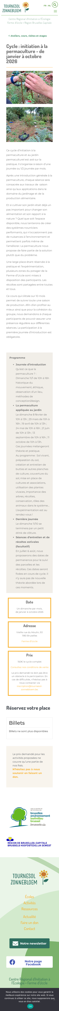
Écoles (29, 896)
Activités (29, 902)
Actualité (29, 916)
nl (49, 5)
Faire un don (29, 922)
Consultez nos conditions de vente (29, 667)
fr (45, 5)
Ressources (29, 908)
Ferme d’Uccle (29, 641)
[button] (55, 11)
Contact (29, 928)
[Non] (54, 999)
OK (30, 1006)
